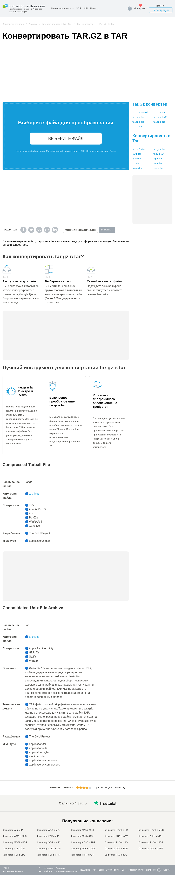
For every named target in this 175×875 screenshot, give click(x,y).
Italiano (159, 831)
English (159, 808)
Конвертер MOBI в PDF (15, 842)
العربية (158, 815)
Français (160, 825)
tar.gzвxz (137, 126)
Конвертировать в (61, 8)
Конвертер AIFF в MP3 (150, 836)
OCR (78, 8)
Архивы (33, 24)
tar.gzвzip (159, 121)
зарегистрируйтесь (105, 151)
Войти (160, 5)
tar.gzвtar (138, 117)
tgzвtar (136, 158)
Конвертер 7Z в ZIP (13, 830)
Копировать (107, 230)
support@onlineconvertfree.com (143, 870)
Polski (158, 855)
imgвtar (158, 168)
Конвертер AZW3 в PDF (83, 842)
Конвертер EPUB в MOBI (151, 830)
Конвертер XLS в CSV (14, 848)
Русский (159, 811)
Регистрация (161, 10)
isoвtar (157, 163)
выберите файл (65, 138)
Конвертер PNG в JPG (116, 842)
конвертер (149, 104)
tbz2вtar (158, 153)
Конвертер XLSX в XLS (49, 848)
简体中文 (160, 848)
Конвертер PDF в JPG (14, 854)
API (86, 8)
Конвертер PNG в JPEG (150, 842)
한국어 (159, 852)
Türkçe (159, 845)
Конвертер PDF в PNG (48, 854)
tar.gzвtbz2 (160, 117)
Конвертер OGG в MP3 (48, 842)
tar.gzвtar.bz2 (140, 112)
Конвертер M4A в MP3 (82, 830)
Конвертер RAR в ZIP (48, 836)
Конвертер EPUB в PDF (116, 830)
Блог (124, 870)
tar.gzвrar (159, 112)
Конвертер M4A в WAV (116, 836)
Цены (93, 8)
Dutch (158, 842)
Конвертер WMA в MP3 (14, 836)
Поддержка (84, 870)
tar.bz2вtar (138, 149)
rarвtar (136, 153)
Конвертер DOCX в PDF (150, 848)
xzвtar (136, 163)
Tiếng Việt (160, 835)
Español (159, 818)
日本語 (159, 828)
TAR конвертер (85, 24)
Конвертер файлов (13, 24)
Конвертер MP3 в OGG (82, 836)
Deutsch (159, 821)
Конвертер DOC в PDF (116, 848)
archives (34, 493)
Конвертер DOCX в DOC (83, 848)
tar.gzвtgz (138, 121)
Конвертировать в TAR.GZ (57, 24)
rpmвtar (137, 168)
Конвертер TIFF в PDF (82, 854)
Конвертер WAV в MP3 (48, 830)
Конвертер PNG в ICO (115, 854)
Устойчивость (112, 870)
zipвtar (157, 158)
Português (160, 838)
